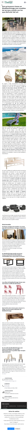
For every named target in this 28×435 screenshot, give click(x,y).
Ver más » (4, 251)
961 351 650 (6, 385)
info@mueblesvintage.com (10, 381)
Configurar (17, 428)
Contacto (5, 408)
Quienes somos (12, 406)
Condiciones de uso (22, 406)
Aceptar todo (11, 428)
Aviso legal (5, 406)
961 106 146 (6, 386)
